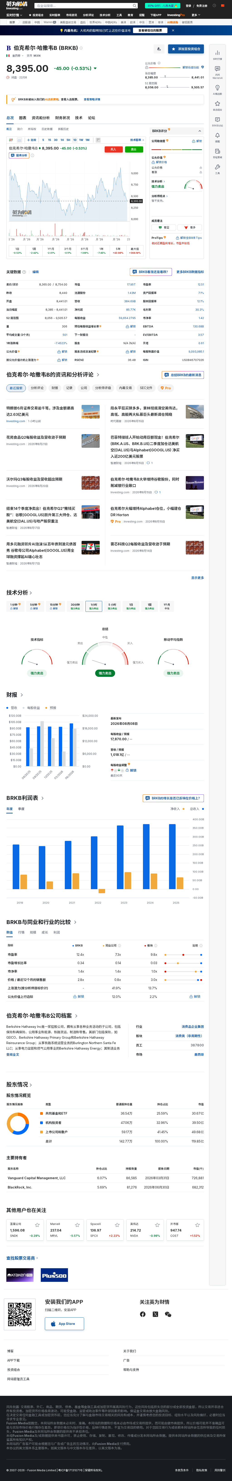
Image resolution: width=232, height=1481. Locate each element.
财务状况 (62, 118)
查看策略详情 (92, 99)
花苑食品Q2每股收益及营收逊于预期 (36, 437)
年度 (9, 809)
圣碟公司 (15, 1224)
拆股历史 (63, 129)
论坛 (91, 118)
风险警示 (220, 1470)
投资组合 (13, 1370)
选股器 (26, 22)
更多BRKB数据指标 (190, 272)
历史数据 (47, 129)
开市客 (174, 1224)
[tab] (15, 606)
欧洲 (132, 22)
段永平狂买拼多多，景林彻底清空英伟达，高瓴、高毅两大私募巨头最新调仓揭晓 (145, 411)
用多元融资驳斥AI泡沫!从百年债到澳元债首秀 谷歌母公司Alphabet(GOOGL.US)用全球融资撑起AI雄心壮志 (41, 550)
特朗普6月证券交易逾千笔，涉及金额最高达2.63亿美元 (40, 411)
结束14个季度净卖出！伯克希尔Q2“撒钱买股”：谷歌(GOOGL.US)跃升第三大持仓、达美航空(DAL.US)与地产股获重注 (41, 514)
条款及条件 (182, 1470)
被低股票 (187, 22)
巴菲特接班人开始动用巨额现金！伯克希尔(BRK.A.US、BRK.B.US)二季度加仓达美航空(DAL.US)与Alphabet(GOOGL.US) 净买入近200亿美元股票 (145, 447)
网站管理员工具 (18, 1379)
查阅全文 (12, 1054)
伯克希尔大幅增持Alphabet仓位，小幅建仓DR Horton (146, 511)
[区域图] (19, 140)
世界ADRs (95, 22)
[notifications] (214, 5)
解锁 (81, 996)
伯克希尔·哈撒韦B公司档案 (39, 1015)
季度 (21, 809)
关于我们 (129, 1351)
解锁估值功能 (191, 67)
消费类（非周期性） (189, 1036)
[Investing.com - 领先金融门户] (16, 5)
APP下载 (13, 1360)
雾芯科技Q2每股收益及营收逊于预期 (140, 544)
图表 (22, 118)
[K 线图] (10, 140)
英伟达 (134, 1224)
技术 (78, 118)
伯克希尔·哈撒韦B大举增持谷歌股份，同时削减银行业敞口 (145, 482)
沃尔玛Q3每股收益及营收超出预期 (34, 479)
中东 (142, 22)
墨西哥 (199, 1054)
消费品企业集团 (193, 1026)
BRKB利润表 (22, 798)
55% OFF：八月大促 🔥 (163, 5)
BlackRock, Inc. (20, 1187)
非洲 (160, 22)
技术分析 (17, 592)
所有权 (32, 129)
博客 (10, 1351)
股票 (12, 22)
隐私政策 (201, 1470)
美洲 (123, 22)
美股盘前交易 (68, 22)
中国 (37, 22)
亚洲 (151, 22)
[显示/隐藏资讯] (98, 140)
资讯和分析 (41, 118)
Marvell (55, 1224)
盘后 (83, 22)
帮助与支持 (131, 1370)
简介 (20, 129)
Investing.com (15, 421)
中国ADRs (111, 22)
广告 (126, 1360)
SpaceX (95, 1224)
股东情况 (17, 1084)
